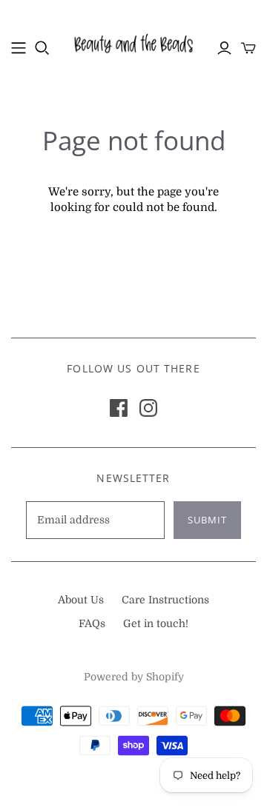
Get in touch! (155, 623)
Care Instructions (165, 600)
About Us (81, 600)
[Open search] (42, 48)
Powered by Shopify (134, 677)
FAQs (92, 623)
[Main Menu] (18, 48)
